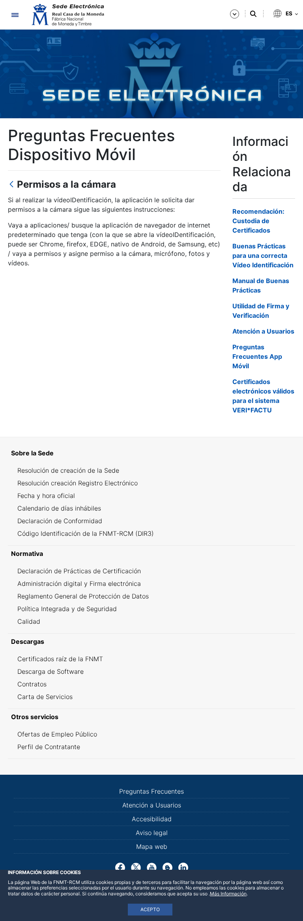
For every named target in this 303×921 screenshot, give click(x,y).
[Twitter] (136, 867)
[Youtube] (152, 867)
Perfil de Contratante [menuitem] (48, 747)
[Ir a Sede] (67, 15)
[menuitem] (151, 453)
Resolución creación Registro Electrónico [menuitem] (77, 483)
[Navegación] (14, 14)
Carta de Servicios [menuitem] (45, 697)
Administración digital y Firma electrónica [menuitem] (79, 583)
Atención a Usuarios (263, 331)
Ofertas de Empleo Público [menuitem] (57, 734)
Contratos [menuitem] (32, 684)
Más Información (228, 894)
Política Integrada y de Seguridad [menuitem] (67, 609)
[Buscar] (253, 13)
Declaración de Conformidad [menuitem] (59, 521)
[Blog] (167, 867)
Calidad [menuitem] (28, 621)
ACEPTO (150, 909)
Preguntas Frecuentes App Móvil (257, 356)
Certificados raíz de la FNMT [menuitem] (60, 659)
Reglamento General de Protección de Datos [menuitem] (83, 596)
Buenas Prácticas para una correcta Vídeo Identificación (263, 255)
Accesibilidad (152, 819)
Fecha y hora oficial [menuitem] (46, 496)
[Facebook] (120, 867)
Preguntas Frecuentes (151, 791)
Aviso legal (152, 833)
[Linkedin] (183, 867)
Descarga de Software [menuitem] (50, 671)
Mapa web (151, 846)
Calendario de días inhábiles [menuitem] (59, 508)
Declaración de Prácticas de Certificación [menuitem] (79, 571)
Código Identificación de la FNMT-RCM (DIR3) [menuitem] (85, 533)
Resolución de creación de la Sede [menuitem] (68, 470)
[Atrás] (11, 185)
